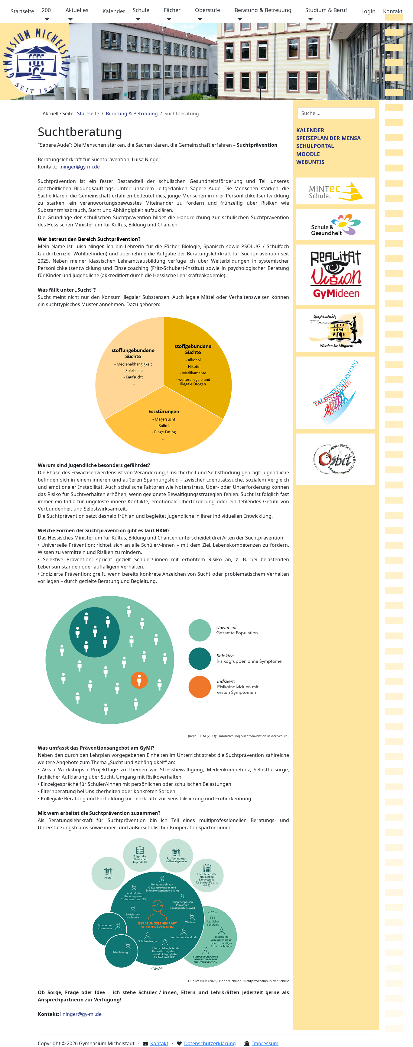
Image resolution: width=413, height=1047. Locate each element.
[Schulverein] (336, 330)
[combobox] (336, 113)
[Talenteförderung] (336, 392)
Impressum (265, 1043)
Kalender (113, 11)
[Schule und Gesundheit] (336, 224)
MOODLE (308, 154)
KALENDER (310, 130)
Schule (141, 10)
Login (368, 11)
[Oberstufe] (199, 19)
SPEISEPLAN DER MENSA (328, 138)
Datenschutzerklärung (210, 1043)
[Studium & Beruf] (309, 19)
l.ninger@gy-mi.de (79, 166)
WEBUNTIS (310, 161)
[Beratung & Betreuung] (238, 19)
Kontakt (392, 11)
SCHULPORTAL (315, 145)
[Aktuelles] (69, 19)
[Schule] (136, 19)
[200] (45, 19)
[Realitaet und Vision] (336, 274)
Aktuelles (77, 10)
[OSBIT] (336, 458)
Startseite (22, 11)
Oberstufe (207, 10)
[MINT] (336, 190)
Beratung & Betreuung (263, 10)
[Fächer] (167, 19)
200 (46, 10)
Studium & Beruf (326, 10)
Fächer (172, 10)
